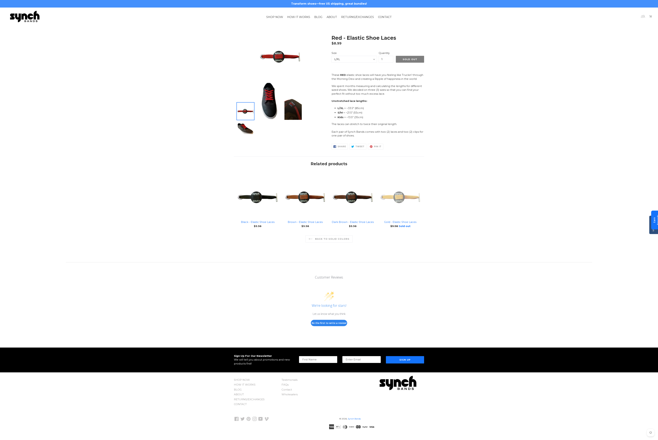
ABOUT (332, 17)
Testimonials (289, 379)
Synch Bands (354, 418)
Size (334, 53)
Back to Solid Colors (331, 238)
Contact (287, 389)
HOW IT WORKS (298, 17)
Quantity (384, 53)
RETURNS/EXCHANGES (357, 17)
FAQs (285, 384)
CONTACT (385, 17)
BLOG (318, 17)
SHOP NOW (274, 17)
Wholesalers (290, 394)
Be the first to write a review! (329, 323)
